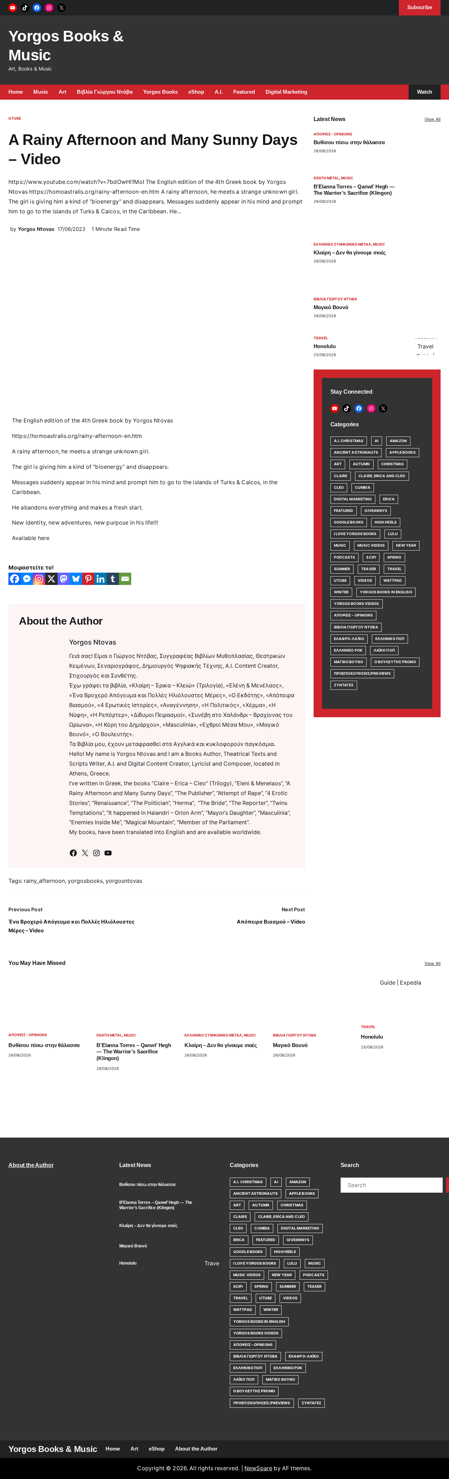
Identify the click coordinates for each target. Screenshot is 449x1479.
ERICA (389, 499)
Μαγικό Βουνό (331, 307)
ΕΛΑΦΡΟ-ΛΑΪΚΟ (349, 639)
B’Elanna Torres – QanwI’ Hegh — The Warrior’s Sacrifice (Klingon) (354, 190)
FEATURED (344, 510)
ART (338, 464)
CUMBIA (362, 487)
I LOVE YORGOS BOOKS (355, 534)
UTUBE (14, 118)
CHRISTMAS (392, 464)
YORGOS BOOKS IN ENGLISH (386, 592)
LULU (393, 534)
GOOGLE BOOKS (348, 522)
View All (432, 119)
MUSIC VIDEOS (371, 545)
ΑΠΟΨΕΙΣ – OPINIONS (333, 134)
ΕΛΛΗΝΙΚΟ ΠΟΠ (389, 639)
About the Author (30, 1165)
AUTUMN (361, 464)
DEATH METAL (326, 178)
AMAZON (398, 441)
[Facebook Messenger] (27, 579)
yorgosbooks (85, 881)
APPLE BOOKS (402, 452)
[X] (61, 8)
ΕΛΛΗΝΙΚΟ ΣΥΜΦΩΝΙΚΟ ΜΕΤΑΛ (342, 244)
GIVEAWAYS (375, 510)
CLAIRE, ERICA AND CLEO (381, 476)
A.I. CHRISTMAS (348, 441)
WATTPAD (392, 580)
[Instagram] (49, 8)
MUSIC (347, 178)
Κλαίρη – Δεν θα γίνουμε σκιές (350, 252)
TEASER (368, 569)
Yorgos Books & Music (52, 1449)
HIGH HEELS (386, 522)
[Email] (125, 579)
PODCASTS (344, 557)
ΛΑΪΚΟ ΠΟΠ (384, 650)
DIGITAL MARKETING (353, 499)
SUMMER (342, 569)
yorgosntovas (124, 881)
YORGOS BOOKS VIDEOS (356, 603)
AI (376, 441)
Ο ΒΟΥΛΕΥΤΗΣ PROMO (395, 662)
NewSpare (258, 1468)
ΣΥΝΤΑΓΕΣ (344, 685)
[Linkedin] (100, 579)
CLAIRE (341, 476)
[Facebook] (37, 8)
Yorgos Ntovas (36, 229)
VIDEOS (365, 580)
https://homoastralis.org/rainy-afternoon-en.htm (77, 436)
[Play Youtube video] (425, 346)
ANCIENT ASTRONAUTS (356, 452)
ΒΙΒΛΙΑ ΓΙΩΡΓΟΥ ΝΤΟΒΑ (335, 299)
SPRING (394, 557)
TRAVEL (321, 338)
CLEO (339, 487)
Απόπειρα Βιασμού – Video (271, 922)
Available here (30, 538)
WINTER (341, 592)
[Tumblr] (113, 579)
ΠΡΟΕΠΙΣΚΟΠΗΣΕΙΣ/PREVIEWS (362, 673)
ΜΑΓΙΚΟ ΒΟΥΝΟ (348, 662)
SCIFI (371, 557)
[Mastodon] (64, 579)
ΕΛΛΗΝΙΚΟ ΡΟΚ (348, 650)
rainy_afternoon (44, 881)
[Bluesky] (76, 579)
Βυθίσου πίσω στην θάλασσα (349, 142)
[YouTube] (12, 8)
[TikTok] (25, 8)
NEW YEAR (406, 545)
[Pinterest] (88, 579)
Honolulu (325, 346)
